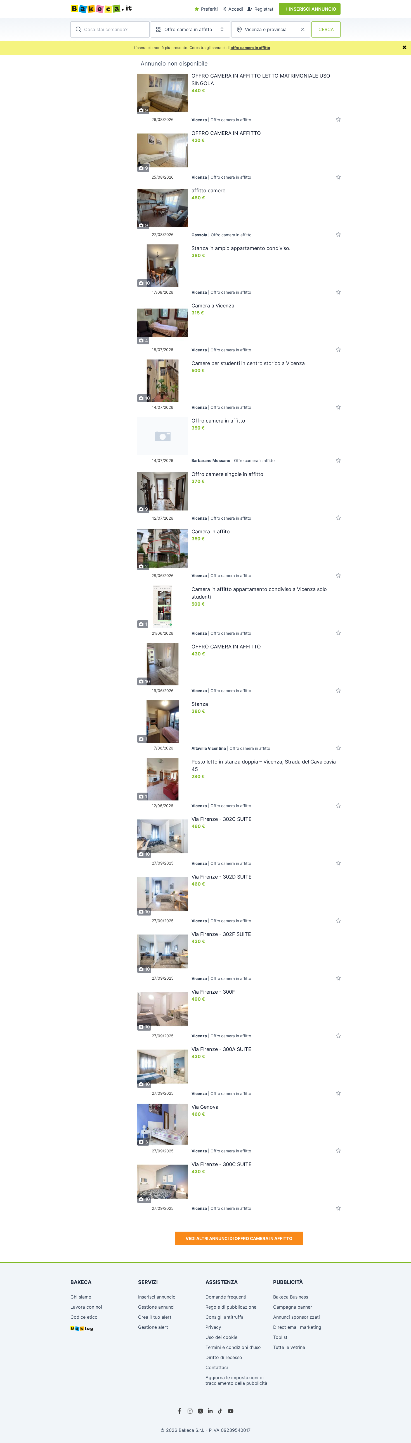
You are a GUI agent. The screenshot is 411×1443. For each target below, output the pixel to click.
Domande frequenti (226, 1297)
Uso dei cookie (221, 1337)
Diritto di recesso (224, 1357)
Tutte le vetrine (289, 1347)
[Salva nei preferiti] (338, 120)
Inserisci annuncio (157, 1297)
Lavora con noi (86, 1307)
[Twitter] (200, 1411)
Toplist (280, 1337)
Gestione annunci (156, 1307)
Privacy (213, 1327)
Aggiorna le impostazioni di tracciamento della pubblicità (236, 1380)
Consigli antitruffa (225, 1317)
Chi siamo (80, 1297)
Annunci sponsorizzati (296, 1317)
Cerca (326, 29)
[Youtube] (230, 1411)
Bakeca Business (290, 1297)
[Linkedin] (210, 1411)
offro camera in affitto (250, 47)
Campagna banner (292, 1307)
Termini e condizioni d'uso (233, 1347)
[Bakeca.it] (121, 8)
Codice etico (84, 1317)
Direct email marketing (297, 1327)
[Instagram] (190, 1411)
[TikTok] (220, 1411)
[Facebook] (180, 1411)
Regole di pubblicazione (231, 1307)
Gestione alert (153, 1327)
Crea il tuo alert (154, 1317)
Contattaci (217, 1367)
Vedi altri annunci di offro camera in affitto (239, 1238)
